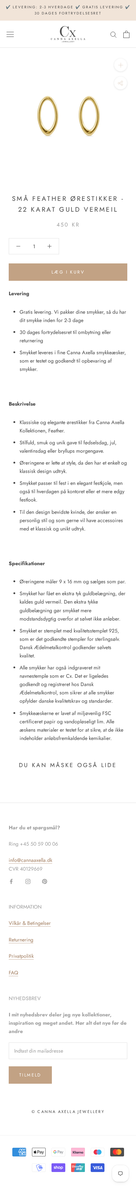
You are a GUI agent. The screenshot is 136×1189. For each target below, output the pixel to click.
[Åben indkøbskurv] (126, 34)
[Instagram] (27, 881)
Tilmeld (30, 1075)
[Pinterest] (44, 881)
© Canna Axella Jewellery (68, 1111)
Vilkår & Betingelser (30, 923)
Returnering (21, 939)
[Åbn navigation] (10, 34)
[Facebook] (11, 881)
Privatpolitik (21, 956)
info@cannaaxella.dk (30, 860)
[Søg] (113, 34)
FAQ (13, 972)
